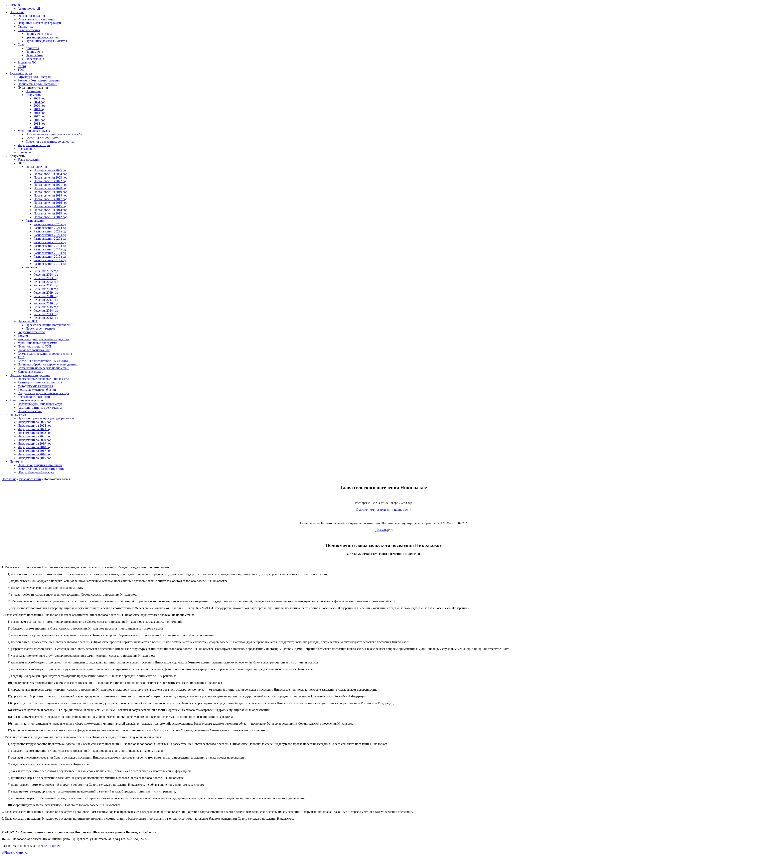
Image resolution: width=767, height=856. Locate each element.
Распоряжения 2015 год (50, 256)
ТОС (21, 69)
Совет (22, 44)
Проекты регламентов (41, 328)
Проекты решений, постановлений (49, 325)
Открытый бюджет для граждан (39, 23)
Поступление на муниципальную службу (54, 134)
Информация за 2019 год (34, 443)
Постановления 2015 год (50, 206)
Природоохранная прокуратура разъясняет (47, 418)
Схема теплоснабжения (34, 350)
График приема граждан (42, 37)
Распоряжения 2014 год (50, 260)
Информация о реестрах (34, 145)
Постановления (36, 166)
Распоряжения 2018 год (50, 245)
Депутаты (32, 48)
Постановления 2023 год (50, 177)
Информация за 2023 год (34, 429)
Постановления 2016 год (50, 202)
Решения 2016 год (46, 303)
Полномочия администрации (37, 84)
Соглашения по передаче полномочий (43, 368)
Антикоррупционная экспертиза (40, 382)
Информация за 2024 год (34, 425)
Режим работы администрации (39, 80)
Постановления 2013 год (50, 213)
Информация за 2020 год (34, 440)
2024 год (39, 102)
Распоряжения (35, 220)
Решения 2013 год (46, 314)
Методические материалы (35, 386)
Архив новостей (29, 8)
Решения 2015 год (46, 307)
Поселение (17, 12)
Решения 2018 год (46, 296)
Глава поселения (29, 30)
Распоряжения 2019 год (50, 242)
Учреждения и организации (37, 19)
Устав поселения (29, 159)
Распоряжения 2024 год (50, 227)
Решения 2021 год (46, 285)
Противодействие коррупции (30, 375)
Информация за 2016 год (34, 454)
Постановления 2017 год (50, 199)
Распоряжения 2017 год (50, 249)
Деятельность (27, 148)
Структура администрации (36, 76)
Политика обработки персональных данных (48, 364)
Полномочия (34, 51)
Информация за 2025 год (34, 422)
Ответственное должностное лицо (41, 468)
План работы (34, 55)
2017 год (39, 116)
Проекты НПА (28, 321)
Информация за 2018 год (34, 447)
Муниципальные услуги (26, 400)
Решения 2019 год (46, 292)
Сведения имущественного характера (43, 393)
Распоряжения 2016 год (50, 253)
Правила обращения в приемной (40, 465)
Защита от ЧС (27, 62)
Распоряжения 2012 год (50, 263)
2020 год (39, 105)
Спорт (22, 66)
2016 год (39, 120)
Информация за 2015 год (34, 458)
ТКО (21, 357)
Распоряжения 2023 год (50, 231)
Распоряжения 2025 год (50, 224)
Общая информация (31, 15)
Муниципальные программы (37, 343)
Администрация (21, 73)
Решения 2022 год (46, 281)
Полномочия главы (39, 33)
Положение (33, 91)
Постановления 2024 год (50, 174)
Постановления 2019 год (50, 192)
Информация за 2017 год (34, 450)
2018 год (39, 112)
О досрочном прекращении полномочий (383, 509)
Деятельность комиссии (34, 396)
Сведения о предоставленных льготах (43, 360)
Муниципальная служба (34, 130)
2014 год (39, 123)
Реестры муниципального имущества (43, 339)
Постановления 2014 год (50, 210)
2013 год (39, 127)
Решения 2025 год (46, 271)
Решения (32, 267)
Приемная (16, 461)
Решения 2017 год (46, 299)
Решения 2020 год (46, 289)
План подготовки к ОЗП (34, 346)
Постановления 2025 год (50, 170)
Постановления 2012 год (50, 217)
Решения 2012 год (46, 317)
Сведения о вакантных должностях (50, 141)
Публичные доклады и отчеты (46, 41)
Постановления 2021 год (50, 184)
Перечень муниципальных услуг (40, 404)
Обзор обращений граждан (36, 472)
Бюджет (23, 335)
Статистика (25, 26)
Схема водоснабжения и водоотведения (45, 353)
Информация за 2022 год (34, 432)
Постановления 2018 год (50, 195)
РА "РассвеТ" (53, 845)
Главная (15, 5)
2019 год (39, 109)
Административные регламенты (40, 407)
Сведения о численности (43, 138)
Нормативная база (30, 411)
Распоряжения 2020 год (50, 238)
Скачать (381, 530)
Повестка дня (35, 59)
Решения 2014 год (46, 310)
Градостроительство (31, 332)
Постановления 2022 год (50, 181)
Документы (33, 94)
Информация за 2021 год (34, 436)
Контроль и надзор (30, 371)
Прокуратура (18, 414)
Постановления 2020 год (50, 188)
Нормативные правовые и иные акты (43, 378)
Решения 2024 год (46, 274)
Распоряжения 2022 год (50, 235)
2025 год (39, 98)
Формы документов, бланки (37, 389)
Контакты (24, 152)
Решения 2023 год (46, 278)
